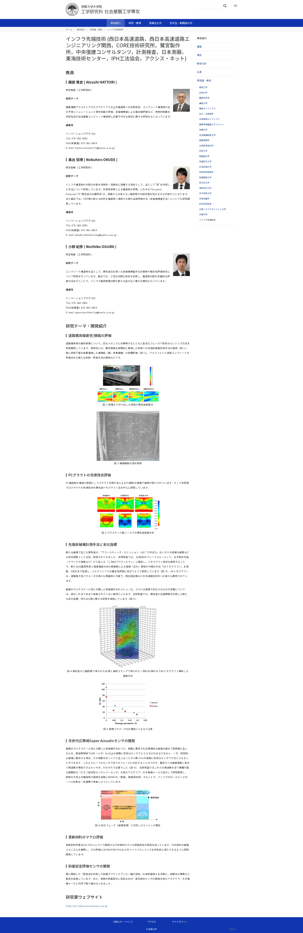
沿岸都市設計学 (206, 145)
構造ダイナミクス (207, 108)
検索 (226, 5)
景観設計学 (204, 156)
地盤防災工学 (205, 161)
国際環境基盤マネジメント (211, 124)
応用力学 (203, 92)
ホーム (69, 29)
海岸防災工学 (205, 187)
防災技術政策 (205, 203)
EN (235, 5)
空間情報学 (204, 140)
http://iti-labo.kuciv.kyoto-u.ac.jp (86, 906)
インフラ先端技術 (207, 219)
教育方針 (201, 63)
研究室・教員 (96, 29)
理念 (199, 55)
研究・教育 (135, 23)
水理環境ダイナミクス (209, 119)
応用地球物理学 (206, 172)
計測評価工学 (205, 166)
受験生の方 (155, 23)
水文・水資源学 (206, 113)
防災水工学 (204, 182)
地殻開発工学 (205, 177)
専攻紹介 (116, 23)
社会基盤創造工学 (207, 134)
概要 (199, 46)
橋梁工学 (203, 87)
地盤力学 (203, 129)
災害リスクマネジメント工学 (212, 209)
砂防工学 (203, 150)
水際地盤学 (204, 198)
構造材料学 (204, 97)
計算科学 (203, 214)
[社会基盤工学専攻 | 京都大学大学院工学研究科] (116, 9)
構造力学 (203, 103)
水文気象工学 (205, 193)
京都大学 (153, 929)
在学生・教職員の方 (181, 23)
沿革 (199, 72)
